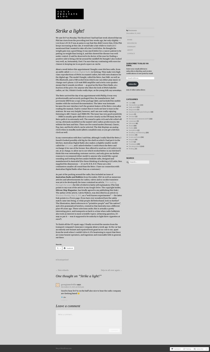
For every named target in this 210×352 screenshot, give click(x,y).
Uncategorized (62, 260)
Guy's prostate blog (68, 14)
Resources (132, 43)
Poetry (131, 128)
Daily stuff (132, 107)
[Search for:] (137, 162)
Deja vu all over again (111, 270)
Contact (131, 54)
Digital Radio (85, 72)
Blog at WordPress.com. (64, 348)
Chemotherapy (134, 105)
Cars (130, 103)
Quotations (133, 130)
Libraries (132, 123)
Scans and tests (134, 137)
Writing (132, 149)
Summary (131, 47)
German (132, 116)
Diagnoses (133, 110)
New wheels (62, 270)
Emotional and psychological (140, 112)
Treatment (133, 144)
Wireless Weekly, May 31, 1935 (68, 195)
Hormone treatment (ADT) (139, 119)
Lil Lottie (69, 145)
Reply (64, 300)
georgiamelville (68, 284)
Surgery (132, 139)
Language (132, 121)
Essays (131, 114)
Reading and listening (137, 133)
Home (129, 40)
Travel (131, 142)
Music (131, 126)
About (130, 50)
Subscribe (132, 84)
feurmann (133, 30)
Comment (114, 330)
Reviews (132, 135)
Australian (74, 72)
